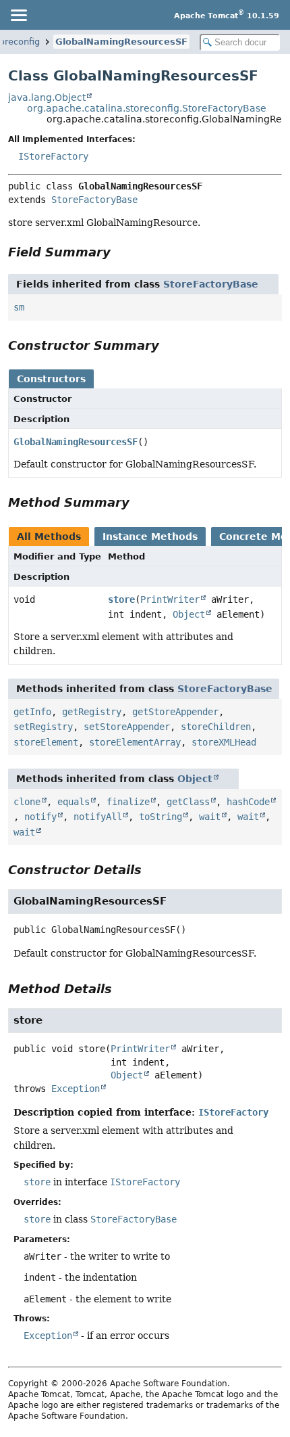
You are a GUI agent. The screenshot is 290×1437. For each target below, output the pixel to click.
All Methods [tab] (49, 536)
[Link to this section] (120, 252)
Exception (75, 1088)
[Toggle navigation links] (18, 14)
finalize (128, 801)
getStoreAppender (175, 711)
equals (73, 801)
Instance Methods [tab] (150, 536)
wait (210, 816)
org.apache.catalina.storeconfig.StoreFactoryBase (146, 108)
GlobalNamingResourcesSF (121, 42)
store (121, 599)
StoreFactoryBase (94, 199)
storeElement (45, 742)
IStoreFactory (53, 156)
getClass (188, 801)
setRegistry (43, 726)
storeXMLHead (224, 742)
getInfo (32, 711)
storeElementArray (135, 742)
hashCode (248, 801)
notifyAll (98, 816)
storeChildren (216, 726)
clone (26, 801)
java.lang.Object (47, 97)
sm (18, 307)
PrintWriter (170, 599)
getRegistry (91, 711)
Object (189, 614)
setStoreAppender (127, 726)
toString (160, 816)
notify (40, 816)
